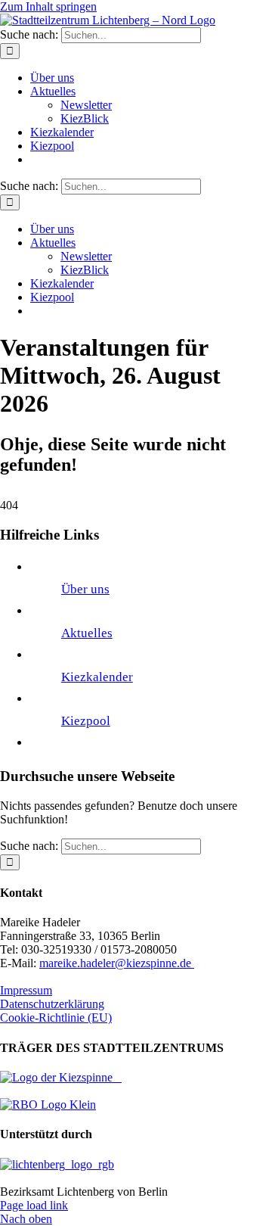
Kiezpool (85, 721)
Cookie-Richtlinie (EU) (56, 1017)
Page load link (34, 1205)
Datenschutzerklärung (52, 1003)
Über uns (85, 589)
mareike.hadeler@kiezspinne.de (116, 963)
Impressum (26, 990)
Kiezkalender (97, 677)
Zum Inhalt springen (48, 6)
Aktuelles (87, 633)
